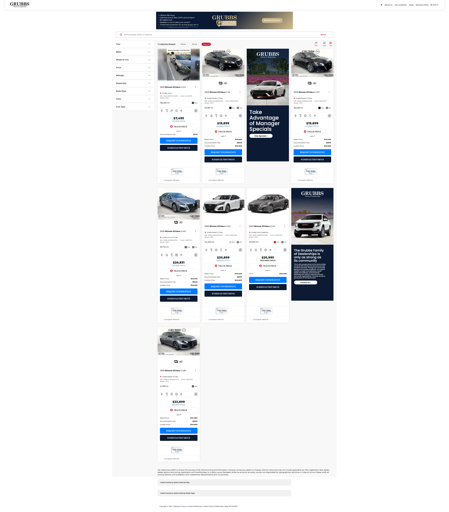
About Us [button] (388, 5)
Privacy (183, 506)
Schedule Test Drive (178, 147)
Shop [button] (411, 5)
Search (323, 35)
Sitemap (176, 506)
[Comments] (195, 110)
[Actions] (195, 87)
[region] (178, 134)
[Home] (381, 4)
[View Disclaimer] (181, 110)
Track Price (180, 126)
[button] (197, 65)
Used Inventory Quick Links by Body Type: (177, 493)
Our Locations (401, 5)
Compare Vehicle (171, 180)
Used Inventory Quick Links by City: (175, 482)
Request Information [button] (178, 140)
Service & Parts (422, 5)
